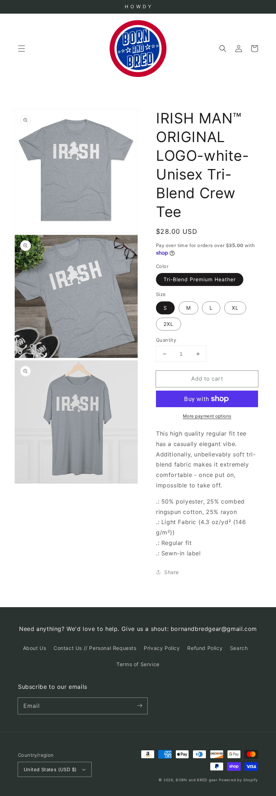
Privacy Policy (162, 648)
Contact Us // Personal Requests (95, 648)
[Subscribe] (139, 706)
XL (235, 308)
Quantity (166, 340)
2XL (169, 324)
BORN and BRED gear (197, 780)
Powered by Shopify (238, 780)
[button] (21, 48)
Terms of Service (138, 664)
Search (239, 648)
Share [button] (171, 572)
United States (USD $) (50, 769)
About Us (34, 648)
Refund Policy (204, 648)
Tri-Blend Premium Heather (200, 279)
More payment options (207, 416)
